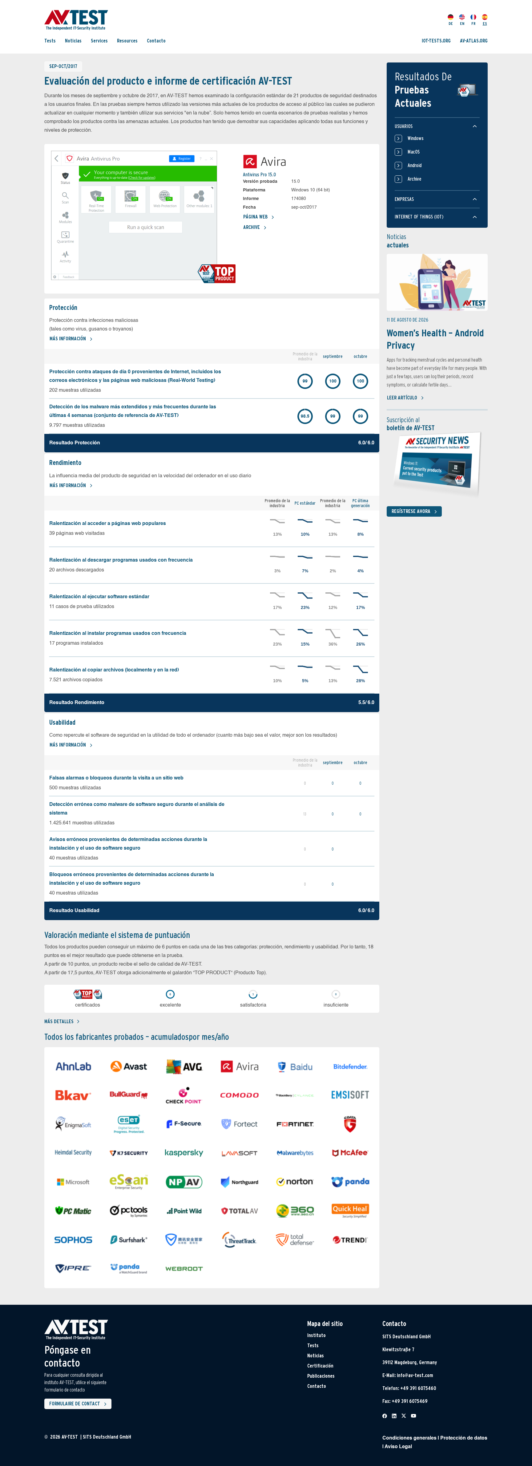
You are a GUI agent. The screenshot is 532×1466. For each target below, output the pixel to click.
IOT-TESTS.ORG (436, 41)
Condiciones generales (409, 1438)
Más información (68, 339)
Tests (50, 41)
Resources (127, 41)
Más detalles (59, 1021)
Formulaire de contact (74, 1404)
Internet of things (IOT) (419, 217)
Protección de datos (463, 1438)
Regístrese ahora (411, 511)
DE (451, 23)
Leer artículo (402, 398)
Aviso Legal (398, 1446)
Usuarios (404, 126)
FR (473, 23)
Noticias (73, 41)
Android (414, 165)
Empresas (404, 199)
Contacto (156, 41)
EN (462, 23)
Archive (251, 227)
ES (485, 23)
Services (99, 41)
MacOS (414, 152)
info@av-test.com (415, 1375)
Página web (255, 217)
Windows (416, 138)
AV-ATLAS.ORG (474, 41)
